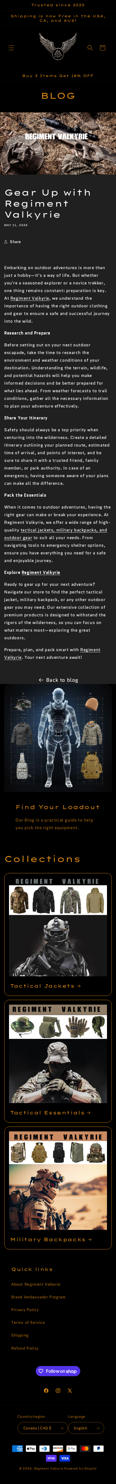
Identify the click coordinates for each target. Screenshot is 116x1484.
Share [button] (15, 242)
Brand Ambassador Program (38, 1297)
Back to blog (62, 680)
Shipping (20, 1335)
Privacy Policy (25, 1310)
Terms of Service (28, 1322)
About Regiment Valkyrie (36, 1284)
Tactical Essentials (47, 1113)
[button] (11, 48)
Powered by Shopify (80, 1468)
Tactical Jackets (42, 986)
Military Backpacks (48, 1239)
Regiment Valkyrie (29, 298)
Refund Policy (25, 1348)
